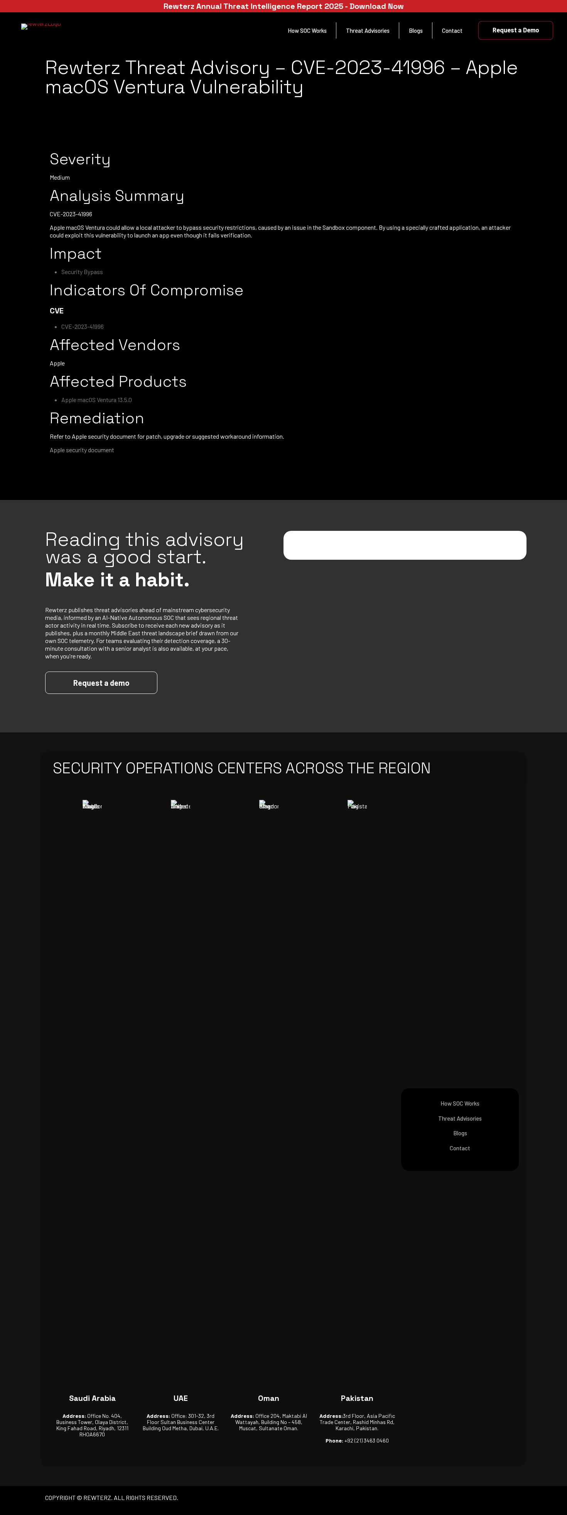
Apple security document (82, 449)
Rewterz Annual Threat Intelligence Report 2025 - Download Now (284, 6)
